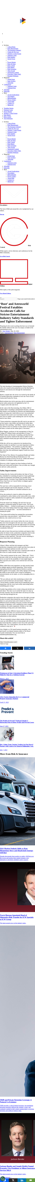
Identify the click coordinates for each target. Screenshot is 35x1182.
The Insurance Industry (14, 50)
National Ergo (11, 88)
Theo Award (11, 71)
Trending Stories (8, 108)
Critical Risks (11, 47)
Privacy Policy (11, 100)
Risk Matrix (10, 67)
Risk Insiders (11, 57)
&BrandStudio (11, 98)
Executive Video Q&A (14, 74)
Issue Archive (11, 81)
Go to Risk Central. (5, 256)
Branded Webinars (12, 76)
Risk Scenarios (11, 69)
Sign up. (2, 214)
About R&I (10, 101)
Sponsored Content (13, 72)
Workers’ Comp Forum (14, 54)
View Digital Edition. (5, 293)
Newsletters (10, 96)
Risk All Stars (11, 64)
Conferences (7, 84)
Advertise (6, 89)
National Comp (12, 55)
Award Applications (13, 95)
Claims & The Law (13, 52)
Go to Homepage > (5, 1177)
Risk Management (12, 48)
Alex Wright (6, 331)
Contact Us (10, 103)
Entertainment (9, 333)
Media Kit (10, 105)
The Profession (8, 118)
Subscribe (10, 83)
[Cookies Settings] (2, 1178)
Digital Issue (11, 79)
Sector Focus (11, 59)
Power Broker (11, 62)
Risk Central (11, 65)
